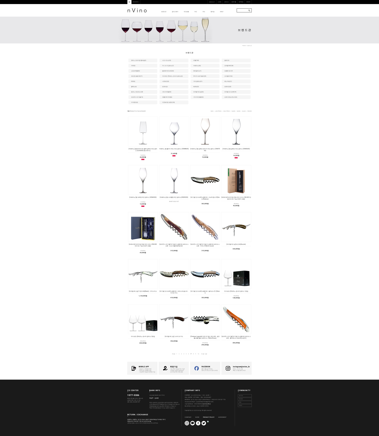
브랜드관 (163, 11)
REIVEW (249, 111)
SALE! (221, 11)
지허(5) (133, 65)
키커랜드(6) (134, 102)
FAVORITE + (136, 2)
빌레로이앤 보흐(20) (168, 71)
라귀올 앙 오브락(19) (230, 92)
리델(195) (196, 60)
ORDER (248, 2)
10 (198, 354)
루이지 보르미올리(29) (199, 76)
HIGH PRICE (226, 111)
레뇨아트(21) (228, 81)
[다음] (202, 354)
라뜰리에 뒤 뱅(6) (167, 97)
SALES (244, 111)
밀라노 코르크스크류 (137, 92)
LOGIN (219, 2)
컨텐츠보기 (212, 2)
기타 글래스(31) (197, 81)
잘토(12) (226, 60)
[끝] (206, 354)
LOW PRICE (218, 111)
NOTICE (241, 395)
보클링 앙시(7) (228, 71)
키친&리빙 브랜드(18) (168, 102)
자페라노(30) (197, 65)
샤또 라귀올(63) (166, 92)
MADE (238, 111)
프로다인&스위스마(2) (230, 97)
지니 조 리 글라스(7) (168, 65)
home (244, 45)
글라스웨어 (175, 11)
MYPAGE (241, 2)
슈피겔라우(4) (228, 76)
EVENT (240, 405)
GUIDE (197, 417)
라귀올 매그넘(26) (198, 92)
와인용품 (186, 11)
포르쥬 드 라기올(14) (137, 97)
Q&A (240, 402)
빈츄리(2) (165, 86)
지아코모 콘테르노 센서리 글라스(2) (172, 76)
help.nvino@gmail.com (206, 401)
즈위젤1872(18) (228, 65)
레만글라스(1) (197, 71)
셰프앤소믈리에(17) (136, 76)
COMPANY (188, 417)
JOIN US (226, 2)
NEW (212, 111)
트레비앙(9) (227, 86)
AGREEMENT (222, 417)
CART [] (233, 2)
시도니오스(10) (166, 60)
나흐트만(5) (165, 81)
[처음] (173, 354)
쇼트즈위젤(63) (135, 71)
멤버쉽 (212, 11)
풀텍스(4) (134, 86)
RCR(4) (133, 81)
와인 (195, 11)
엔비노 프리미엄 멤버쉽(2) (138, 60)
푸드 (204, 11)
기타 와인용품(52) (198, 97)
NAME (233, 111)
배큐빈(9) (196, 86)
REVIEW (241, 399)
